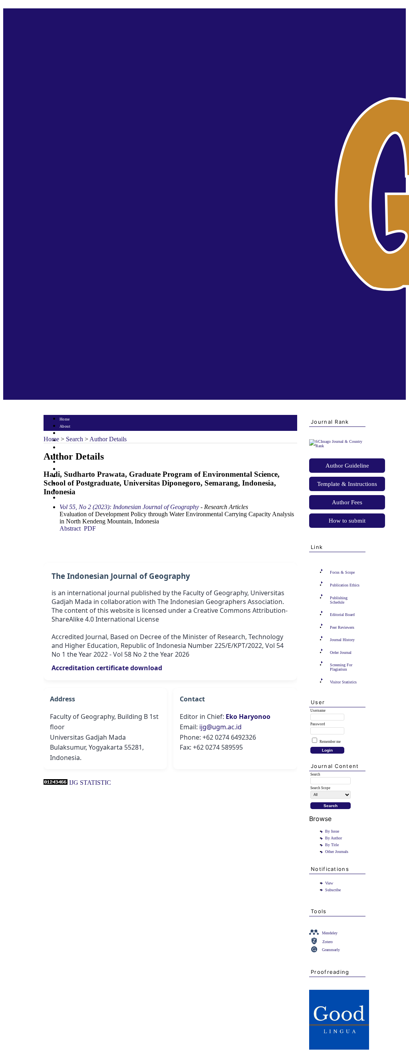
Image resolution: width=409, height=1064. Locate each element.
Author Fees (347, 502)
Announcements (74, 469)
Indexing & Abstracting (80, 491)
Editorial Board (342, 614)
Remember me (330, 742)
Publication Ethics (344, 585)
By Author (333, 838)
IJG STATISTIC (90, 782)
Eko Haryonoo (248, 716)
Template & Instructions (347, 484)
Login (65, 433)
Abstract (70, 528)
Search (65, 448)
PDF (90, 528)
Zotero (327, 942)
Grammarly (331, 950)
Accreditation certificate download (107, 667)
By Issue (332, 831)
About (65, 426)
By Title (332, 845)
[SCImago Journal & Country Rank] (337, 446)
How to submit (347, 520)
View (329, 883)
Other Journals (336, 851)
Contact (66, 498)
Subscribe (333, 890)
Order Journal (340, 652)
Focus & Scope (342, 572)
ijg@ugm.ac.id (220, 726)
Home (65, 419)
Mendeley (330, 933)
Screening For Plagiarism (341, 667)
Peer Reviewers (342, 627)
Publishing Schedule (338, 600)
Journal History (342, 640)
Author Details (108, 439)
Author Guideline (347, 465)
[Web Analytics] (56, 782)
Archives (67, 462)
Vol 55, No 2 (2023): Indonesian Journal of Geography (129, 506)
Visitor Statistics (343, 682)
